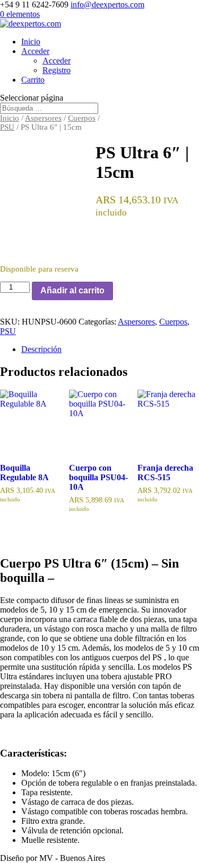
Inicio (30, 41)
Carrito (33, 79)
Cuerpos (82, 118)
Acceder (35, 51)
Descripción (41, 349)
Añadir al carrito (72, 290)
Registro (56, 70)
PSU (7, 127)
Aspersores (43, 118)
